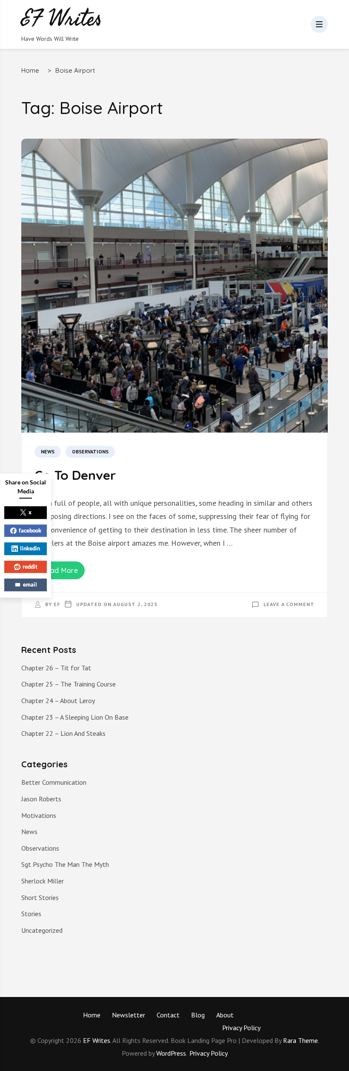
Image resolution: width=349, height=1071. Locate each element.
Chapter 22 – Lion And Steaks (63, 733)
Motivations (38, 815)
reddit (30, 566)
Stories (31, 913)
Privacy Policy (241, 1027)
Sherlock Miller (42, 881)
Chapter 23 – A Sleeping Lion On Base (75, 717)
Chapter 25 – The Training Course (68, 684)
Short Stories (40, 897)
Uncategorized (42, 930)
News (47, 451)
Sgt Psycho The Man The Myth (65, 864)
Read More (59, 570)
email (30, 584)
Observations (90, 451)
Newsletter (128, 1015)
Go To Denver (75, 475)
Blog (198, 1015)
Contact (168, 1015)
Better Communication (53, 782)
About (225, 1015)
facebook (30, 530)
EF (57, 604)
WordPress (171, 1053)
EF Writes (96, 1040)
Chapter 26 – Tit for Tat (56, 668)
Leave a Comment (289, 604)
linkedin (30, 548)
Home (91, 1015)
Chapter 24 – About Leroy (58, 700)
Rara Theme (300, 1040)
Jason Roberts (41, 799)
